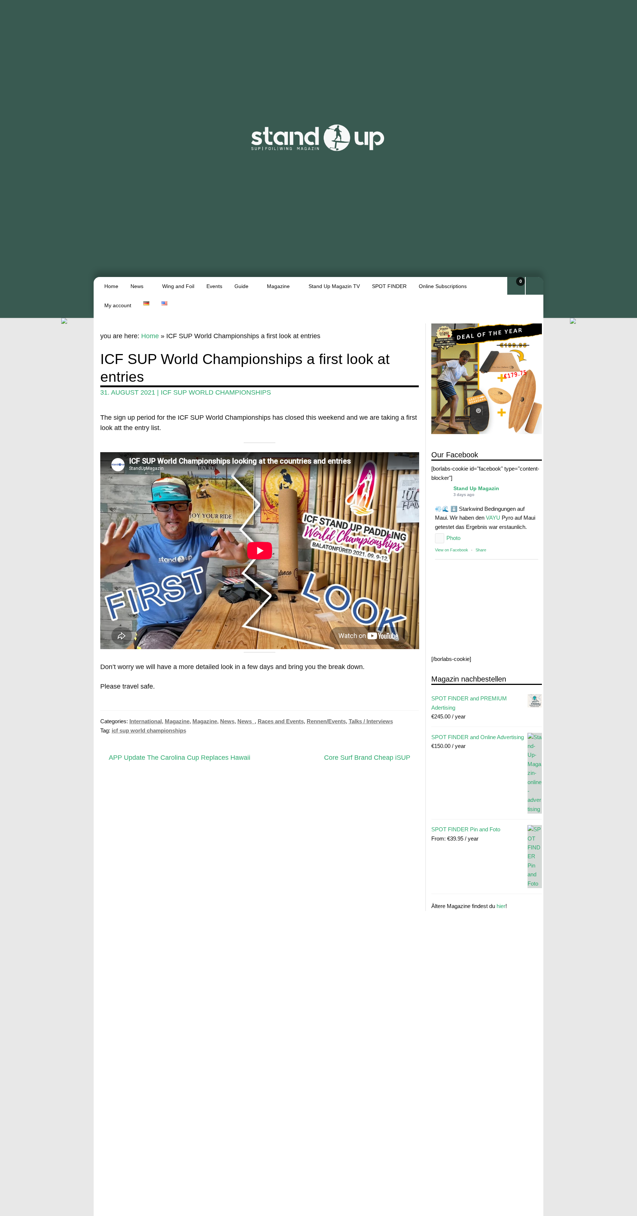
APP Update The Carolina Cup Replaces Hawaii (179, 758)
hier (501, 906)
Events (214, 286)
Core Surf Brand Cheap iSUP (367, 758)
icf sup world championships (216, 392)
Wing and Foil (178, 286)
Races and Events (281, 721)
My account (117, 305)
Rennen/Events (326, 721)
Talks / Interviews (371, 721)
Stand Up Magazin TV (334, 286)
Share (481, 550)
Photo (453, 538)
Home (111, 286)
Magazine (278, 286)
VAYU (493, 518)
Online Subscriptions (443, 286)
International (145, 721)
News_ (246, 721)
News (136, 286)
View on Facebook (451, 550)
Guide (241, 286)
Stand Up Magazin (476, 488)
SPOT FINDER (389, 286)
